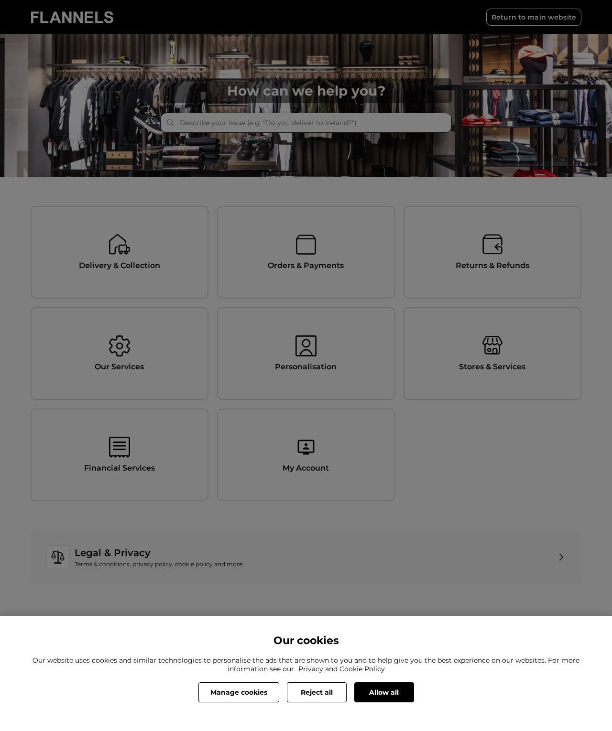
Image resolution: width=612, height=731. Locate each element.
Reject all (317, 692)
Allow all (384, 692)
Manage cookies (238, 692)
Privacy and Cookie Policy (341, 669)
